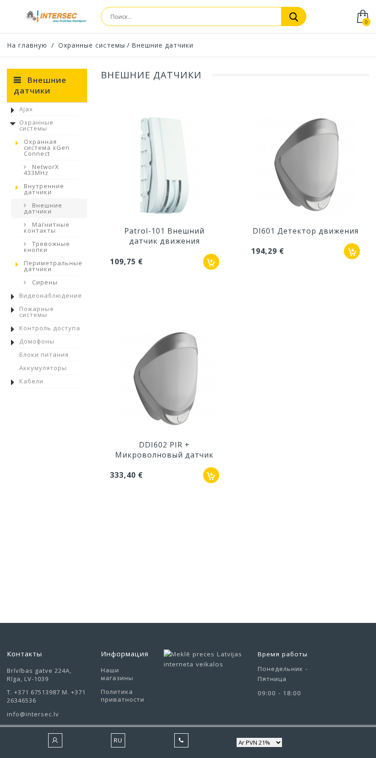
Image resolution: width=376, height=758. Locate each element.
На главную (27, 45)
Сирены (44, 282)
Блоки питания (44, 354)
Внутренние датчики (44, 189)
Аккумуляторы (43, 368)
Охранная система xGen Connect (47, 147)
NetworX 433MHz (41, 170)
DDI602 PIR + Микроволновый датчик (164, 450)
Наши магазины (117, 674)
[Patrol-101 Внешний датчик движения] (164, 166)
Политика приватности (122, 695)
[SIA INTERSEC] (55, 16)
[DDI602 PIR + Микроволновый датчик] (164, 380)
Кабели (31, 381)
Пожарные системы (36, 312)
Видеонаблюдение (50, 295)
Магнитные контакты (47, 227)
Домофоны (37, 341)
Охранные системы (36, 125)
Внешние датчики (43, 208)
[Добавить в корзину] (211, 262)
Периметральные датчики (53, 266)
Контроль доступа (49, 328)
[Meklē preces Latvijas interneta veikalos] (204, 662)
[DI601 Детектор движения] (305, 166)
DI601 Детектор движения (306, 231)
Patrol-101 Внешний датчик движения (164, 236)
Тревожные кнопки (47, 247)
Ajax (26, 109)
